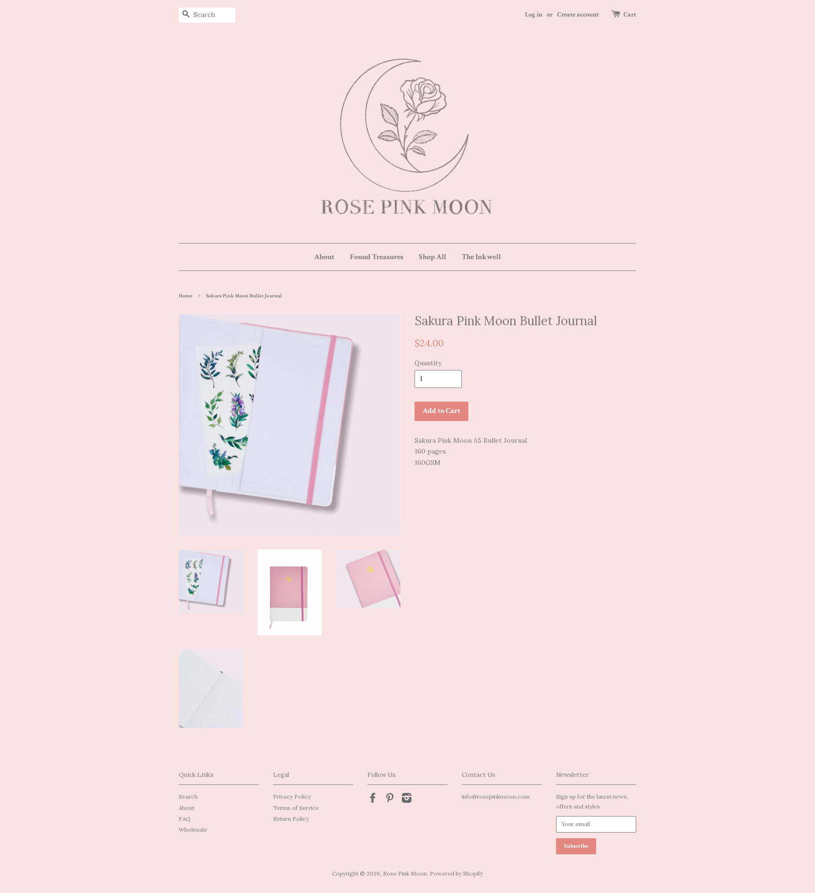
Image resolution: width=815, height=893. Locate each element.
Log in (533, 14)
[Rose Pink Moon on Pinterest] (389, 799)
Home (185, 296)
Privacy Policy (292, 796)
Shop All (432, 257)
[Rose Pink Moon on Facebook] (372, 799)
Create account (578, 14)
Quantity (428, 363)
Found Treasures (376, 257)
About (324, 257)
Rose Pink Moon (405, 873)
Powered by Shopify (456, 873)
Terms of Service (296, 807)
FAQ (185, 818)
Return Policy (291, 818)
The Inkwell (481, 257)
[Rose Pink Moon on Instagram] (406, 799)
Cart (630, 14)
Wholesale (193, 829)
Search (188, 796)
